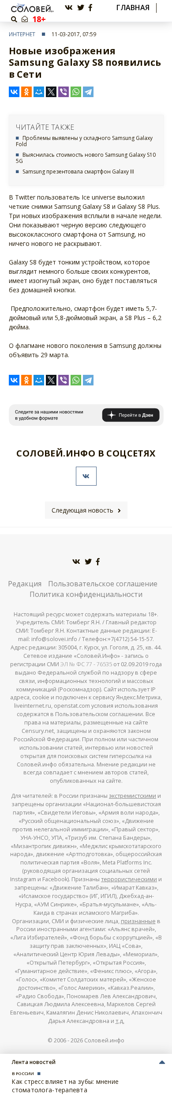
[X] (51, 92)
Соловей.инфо (104, 1040)
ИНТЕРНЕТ (22, 34)
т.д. (120, 1021)
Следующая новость (82, 510)
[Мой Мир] (39, 92)
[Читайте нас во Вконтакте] (69, 7)
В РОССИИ (23, 1073)
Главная (133, 7)
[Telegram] (88, 92)
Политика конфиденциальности (86, 594)
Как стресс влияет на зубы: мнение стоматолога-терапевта (65, 1085)
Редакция (24, 584)
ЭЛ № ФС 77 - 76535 (86, 664)
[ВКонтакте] (14, 92)
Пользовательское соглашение (102, 584)
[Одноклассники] (26, 92)
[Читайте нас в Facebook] (90, 7)
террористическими (129, 879)
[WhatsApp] (76, 92)
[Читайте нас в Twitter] (80, 7)
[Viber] (63, 92)
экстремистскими (132, 796)
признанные (138, 921)
